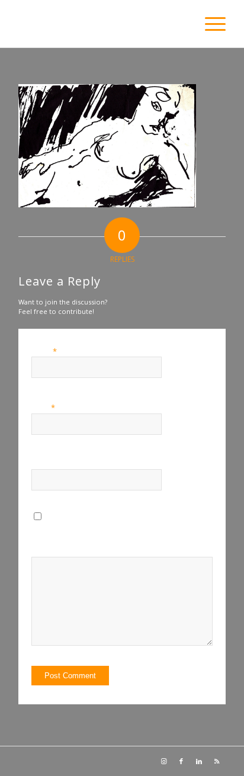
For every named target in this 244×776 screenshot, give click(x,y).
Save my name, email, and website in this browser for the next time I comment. (135, 538)
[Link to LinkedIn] (199, 761)
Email (43, 407)
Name (44, 351)
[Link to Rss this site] (217, 761)
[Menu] (209, 23)
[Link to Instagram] (163, 761)
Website (44, 464)
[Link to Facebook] (181, 761)
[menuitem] (209, 23)
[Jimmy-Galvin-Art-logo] (101, 23)
